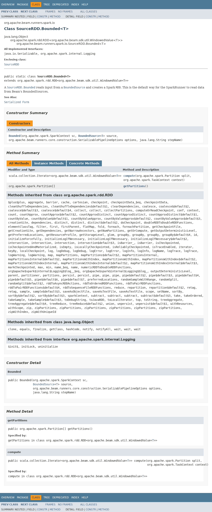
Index (75, 4)
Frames (50, 11)
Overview (7, 4)
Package (22, 4)
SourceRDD (11, 64)
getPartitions (134, 186)
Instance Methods (49, 163)
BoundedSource (89, 135)
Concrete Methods (84, 163)
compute (129, 175)
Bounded (14, 135)
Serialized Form (16, 102)
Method (55, 16)
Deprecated (60, 4)
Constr (42, 16)
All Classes (88, 11)
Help (85, 4)
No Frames (65, 11)
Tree (46, 4)
